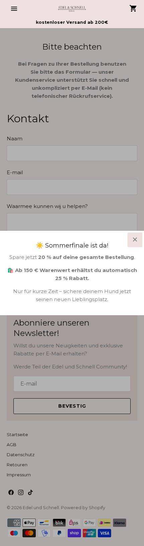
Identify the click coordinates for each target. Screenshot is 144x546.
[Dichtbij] (135, 239)
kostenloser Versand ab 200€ (72, 22)
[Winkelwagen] (133, 8)
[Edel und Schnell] (72, 8)
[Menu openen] (14, 8)
